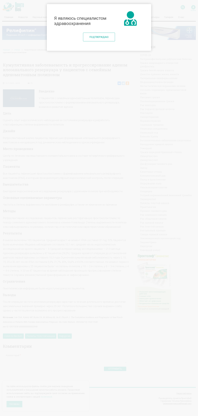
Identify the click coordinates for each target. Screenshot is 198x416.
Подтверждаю (99, 37)
